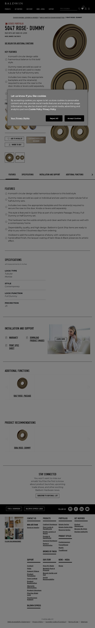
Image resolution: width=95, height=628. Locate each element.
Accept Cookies (74, 118)
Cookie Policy (35, 109)
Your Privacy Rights (20, 118)
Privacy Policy (49, 109)
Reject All (54, 118)
